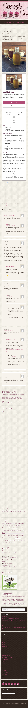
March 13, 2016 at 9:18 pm (10, 266)
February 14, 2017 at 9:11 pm (12, 356)
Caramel (22, 523)
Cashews (8, 525)
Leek (8, 533)
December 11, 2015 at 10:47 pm (9, 215)
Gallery (6, 22)
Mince (22, 533)
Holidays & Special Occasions (7, 657)
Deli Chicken (21, 527)
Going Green (4, 653)
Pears (16, 535)
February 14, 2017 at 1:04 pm (8, 330)
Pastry (14, 535)
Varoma (3, 542)
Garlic (18, 530)
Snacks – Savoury (5, 672)
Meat (20, 533)
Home (4, 20)
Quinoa (14, 538)
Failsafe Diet (15, 20)
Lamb (6, 533)
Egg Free (6, 530)
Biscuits (12, 523)
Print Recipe (14, 102)
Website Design (9, 705)
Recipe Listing (22, 20)
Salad (21, 538)
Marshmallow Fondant (14, 533)
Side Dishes (4, 670)
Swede (7, 540)
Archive (17, 22)
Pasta (11, 535)
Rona (7, 224)
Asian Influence (4, 523)
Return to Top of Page (11, 701)
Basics (7, 203)
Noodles (3, 535)
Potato (11, 538)
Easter (3, 530)
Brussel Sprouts (17, 523)
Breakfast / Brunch (5, 638)
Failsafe (10, 203)
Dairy (10, 527)
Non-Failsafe (4, 663)
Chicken (16, 525)
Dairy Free (21, 203)
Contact (22, 22)
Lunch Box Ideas (5, 659)
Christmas (4, 527)
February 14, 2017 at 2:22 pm (10, 339)
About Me (9, 20)
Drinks (3, 648)
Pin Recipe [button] (14, 106)
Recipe (6, 205)
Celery (12, 525)
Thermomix (11, 22)
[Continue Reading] (5, 514)
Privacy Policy (18, 701)
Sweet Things (10, 205)
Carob (4, 525)
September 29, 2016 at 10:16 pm (13, 307)
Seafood (4, 540)
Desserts (3, 644)
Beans (8, 523)
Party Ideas (7, 535)
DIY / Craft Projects (5, 646)
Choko (19, 525)
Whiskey (7, 542)
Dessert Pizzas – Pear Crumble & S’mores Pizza (10, 618)
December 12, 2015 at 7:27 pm (10, 225)
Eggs (10, 530)
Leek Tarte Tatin (4, 616)
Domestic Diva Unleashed (14, 10)
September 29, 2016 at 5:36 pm (9, 285)
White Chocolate (13, 542)
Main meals (4, 661)
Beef (10, 523)
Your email (4, 691)
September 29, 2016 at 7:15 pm (11, 296)
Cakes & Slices (4, 640)
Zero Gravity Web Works (17, 705)
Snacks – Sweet (4, 674)
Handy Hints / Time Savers (6, 655)
